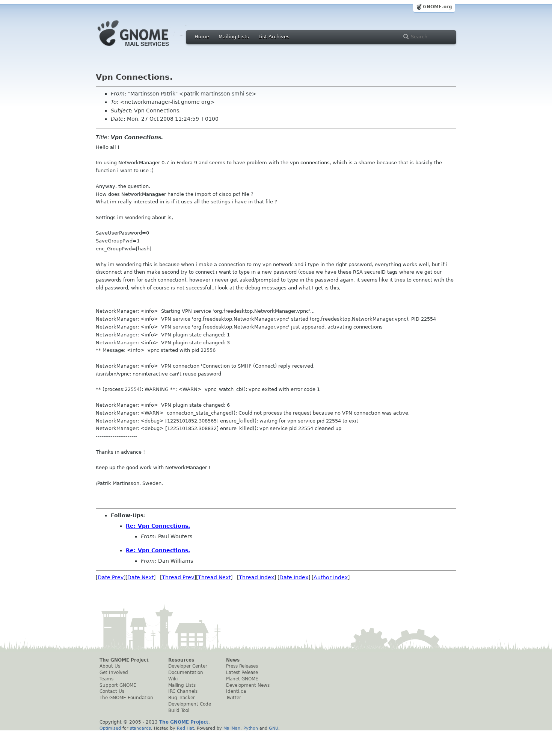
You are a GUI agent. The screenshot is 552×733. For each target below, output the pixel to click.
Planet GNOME (242, 679)
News (233, 660)
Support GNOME (118, 685)
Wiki (173, 679)
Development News (248, 685)
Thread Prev (178, 577)
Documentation (185, 672)
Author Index (331, 577)
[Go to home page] (145, 48)
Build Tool (178, 710)
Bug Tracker (181, 697)
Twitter (233, 697)
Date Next (140, 577)
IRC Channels (183, 691)
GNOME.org (437, 6)
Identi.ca (236, 691)
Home (202, 36)
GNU (273, 728)
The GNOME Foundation (126, 697)
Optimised (110, 728)
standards (140, 728)
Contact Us (112, 691)
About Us (110, 666)
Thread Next (214, 577)
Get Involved (114, 672)
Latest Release (242, 672)
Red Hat (185, 728)
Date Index (293, 577)
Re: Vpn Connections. (158, 526)
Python (250, 728)
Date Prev (111, 577)
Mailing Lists (234, 36)
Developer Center (187, 666)
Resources (181, 660)
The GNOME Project (124, 660)
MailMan (231, 728)
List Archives (274, 36)
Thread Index (256, 577)
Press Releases (242, 666)
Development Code (189, 704)
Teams (106, 679)
